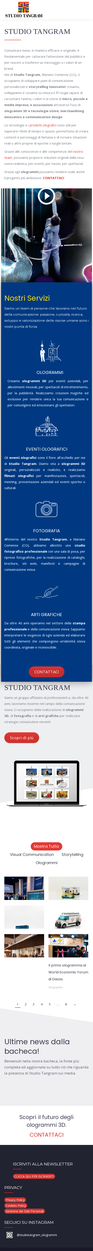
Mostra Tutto (46, 846)
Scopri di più (22, 737)
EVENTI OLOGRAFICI (46, 449)
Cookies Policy (16, 1205)
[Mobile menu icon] (86, 9)
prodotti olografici (43, 125)
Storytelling (72, 854)
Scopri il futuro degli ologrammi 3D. (46, 1121)
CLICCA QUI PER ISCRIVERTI (34, 1176)
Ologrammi (47, 862)
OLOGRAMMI (50, 372)
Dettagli (24, 888)
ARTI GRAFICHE (46, 615)
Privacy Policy (15, 1200)
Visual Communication (32, 854)
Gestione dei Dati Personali (25, 1211)
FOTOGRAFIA (46, 531)
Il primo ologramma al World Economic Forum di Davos (68, 972)
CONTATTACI (53, 178)
